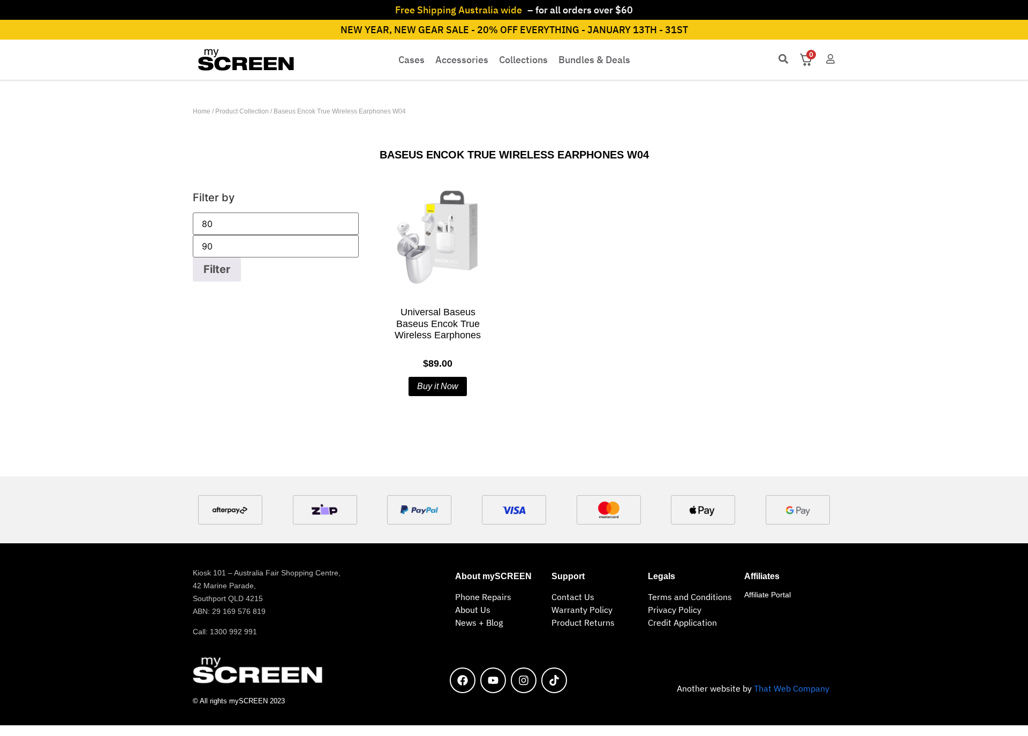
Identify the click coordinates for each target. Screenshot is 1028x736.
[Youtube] (493, 680)
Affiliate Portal (767, 594)
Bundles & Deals (594, 60)
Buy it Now (437, 386)
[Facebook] (462, 680)
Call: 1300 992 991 (225, 631)
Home (201, 111)
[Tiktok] (554, 680)
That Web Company (791, 688)
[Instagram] (523, 680)
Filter (216, 269)
